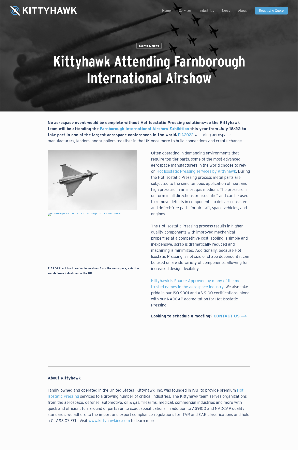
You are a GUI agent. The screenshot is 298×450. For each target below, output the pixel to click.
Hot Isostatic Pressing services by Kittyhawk (196, 171)
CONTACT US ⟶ (230, 316)
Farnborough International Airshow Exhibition (144, 128)
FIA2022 (185, 134)
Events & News (149, 45)
